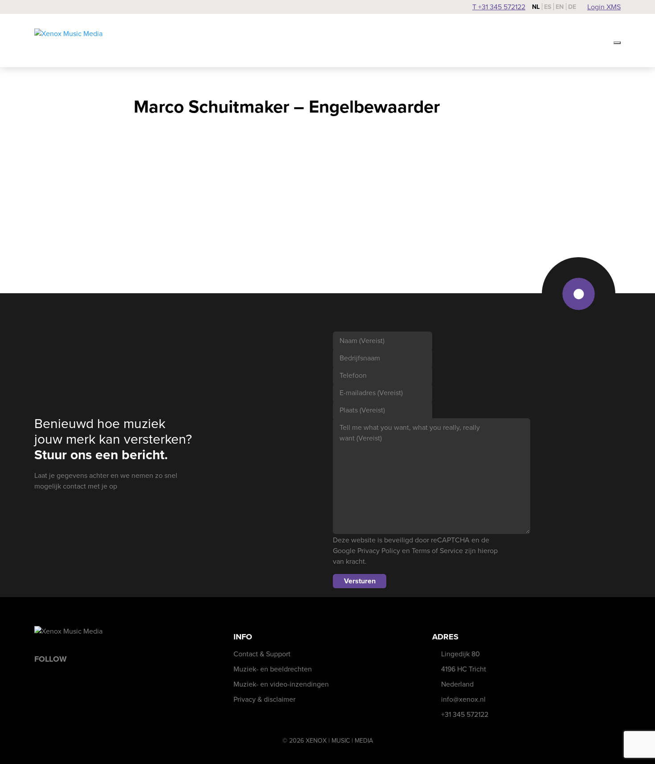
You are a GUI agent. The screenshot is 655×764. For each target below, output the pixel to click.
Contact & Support (262, 654)
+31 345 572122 (464, 714)
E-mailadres (371, 393)
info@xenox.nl (463, 699)
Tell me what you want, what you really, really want (410, 432)
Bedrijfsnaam (360, 358)
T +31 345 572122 (498, 7)
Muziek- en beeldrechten (272, 669)
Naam (362, 341)
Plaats (362, 410)
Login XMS (604, 7)
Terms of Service (437, 551)
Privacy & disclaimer (264, 699)
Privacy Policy (378, 551)
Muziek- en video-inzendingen (281, 684)
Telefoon (353, 375)
